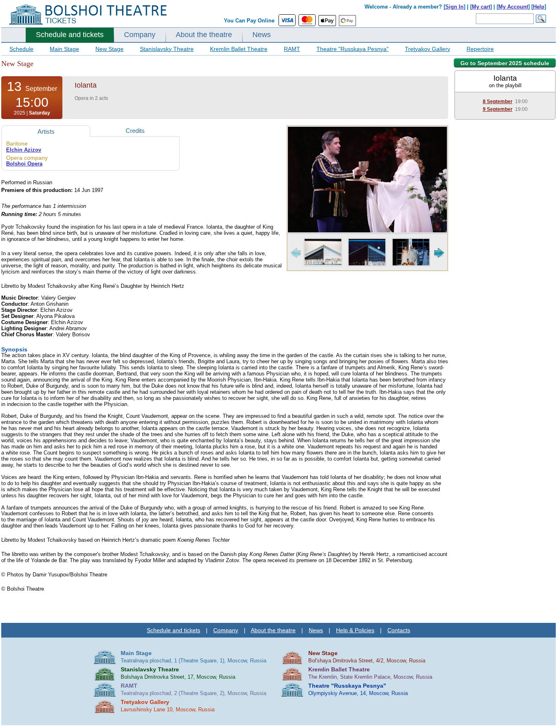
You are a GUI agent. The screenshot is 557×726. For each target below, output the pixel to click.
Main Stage (64, 49)
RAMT (292, 49)
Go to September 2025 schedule (504, 63)
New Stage (109, 49)
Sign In (454, 7)
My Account (513, 7)
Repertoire (480, 49)
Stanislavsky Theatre (167, 49)
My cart (481, 7)
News (261, 35)
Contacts (398, 630)
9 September (498, 109)
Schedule (21, 49)
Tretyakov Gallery (427, 49)
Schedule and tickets (70, 35)
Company (139, 35)
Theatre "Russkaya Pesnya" (352, 49)
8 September (498, 101)
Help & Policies (355, 630)
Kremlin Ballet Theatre (238, 49)
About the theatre (204, 35)
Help (538, 7)
